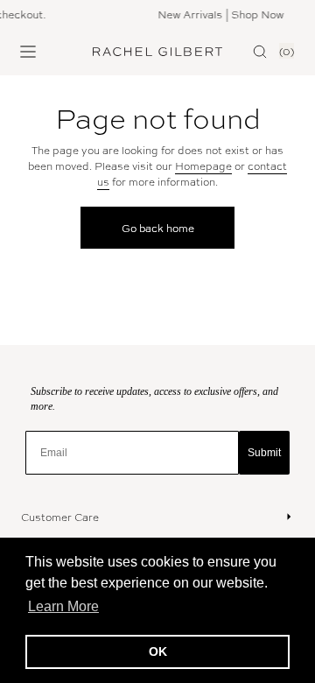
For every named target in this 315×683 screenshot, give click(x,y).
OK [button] (158, 651)
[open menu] (28, 51)
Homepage (203, 165)
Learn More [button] (63, 606)
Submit (264, 453)
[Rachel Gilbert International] (157, 51)
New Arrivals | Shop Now (220, 14)
